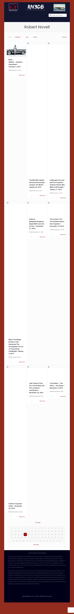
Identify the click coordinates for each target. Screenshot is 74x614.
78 (57, 540)
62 (55, 537)
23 (32, 531)
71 (33, 540)
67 (20, 540)
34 (15, 534)
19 (18, 531)
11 (45, 528)
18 (15, 531)
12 (48, 528)
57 (38, 537)
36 (22, 534)
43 (45, 534)
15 (58, 528)
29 (52, 531)
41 (38, 534)
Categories (17, 37)
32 (62, 531)
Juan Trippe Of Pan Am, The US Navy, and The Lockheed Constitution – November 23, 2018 (36, 388)
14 (55, 528)
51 (18, 537)
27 (45, 531)
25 (38, 531)
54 (28, 537)
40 (35, 534)
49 (12, 537)
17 (12, 531)
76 (50, 540)
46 (55, 534)
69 (27, 540)
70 (30, 540)
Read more (22, 75)
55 (32, 537)
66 (17, 540)
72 (37, 540)
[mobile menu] (7, 15)
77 (53, 540)
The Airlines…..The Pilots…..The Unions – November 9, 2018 (57, 385)
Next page (36, 544)
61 (52, 537)
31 (58, 531)
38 (28, 534)
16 (62, 528)
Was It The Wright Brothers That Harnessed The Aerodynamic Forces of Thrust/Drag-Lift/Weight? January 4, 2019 (16, 346)
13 (52, 528)
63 (58, 537)
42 (42, 534)
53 (25, 537)
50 (15, 537)
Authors (35, 37)
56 (35, 537)
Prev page (37, 522)
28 (48, 531)
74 (43, 540)
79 (60, 540)
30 (55, 531)
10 (42, 528)
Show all (64, 37)
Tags (27, 37)
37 (25, 534)
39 (32, 534)
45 (52, 534)
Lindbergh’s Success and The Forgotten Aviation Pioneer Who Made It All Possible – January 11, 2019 (57, 184)
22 (28, 531)
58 (42, 537)
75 (47, 540)
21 (25, 531)
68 (23, 540)
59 (45, 537)
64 (62, 537)
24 (35, 531)
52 (22, 537)
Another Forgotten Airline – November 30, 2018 (15, 506)
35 (18, 534)
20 (22, 531)
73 (40, 540)
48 (62, 534)
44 (48, 534)
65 (13, 540)
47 (58, 534)
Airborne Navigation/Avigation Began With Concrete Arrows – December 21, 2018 (36, 223)
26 (42, 531)
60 (48, 537)
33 (12, 534)
